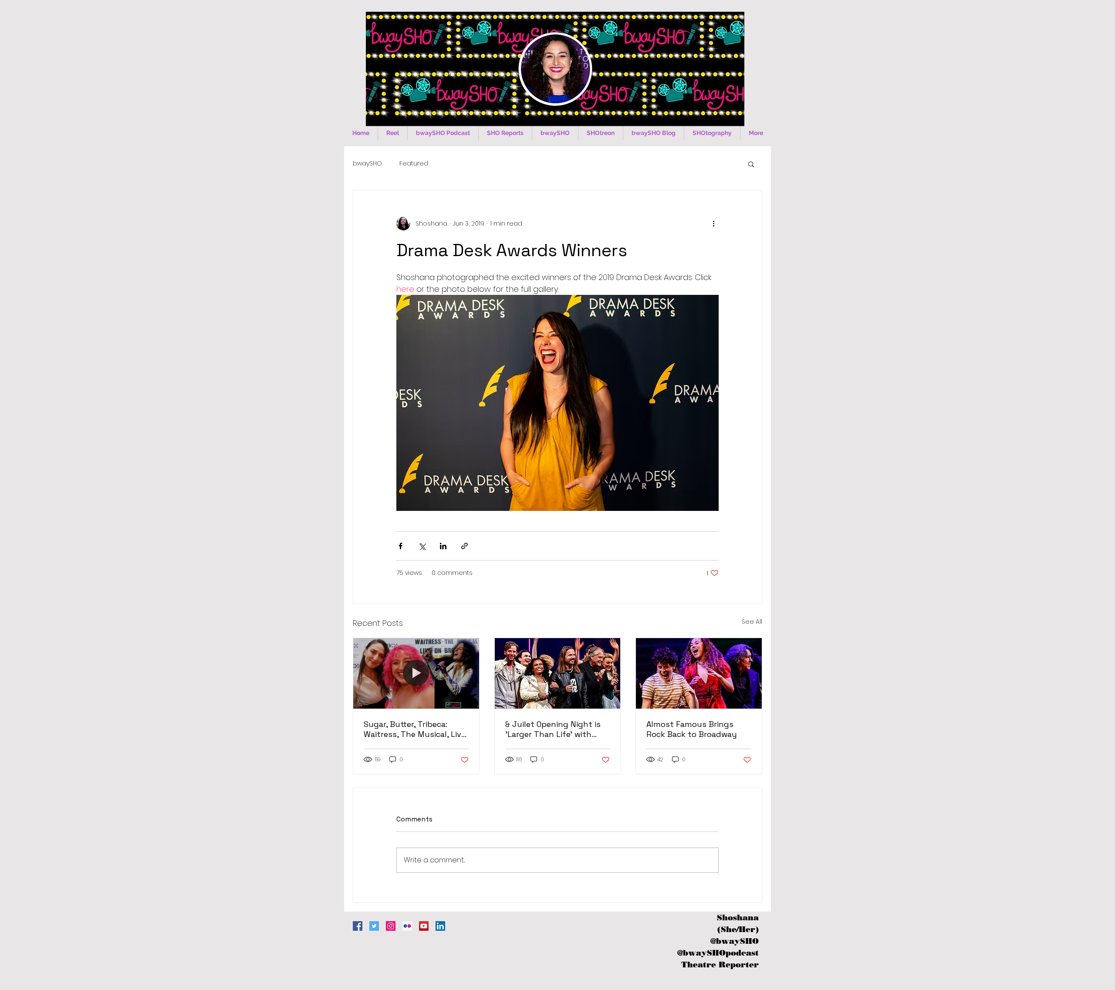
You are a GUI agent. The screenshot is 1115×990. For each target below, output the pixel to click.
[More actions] (713, 223)
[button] (751, 163)
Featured (413, 163)
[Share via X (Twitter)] (422, 546)
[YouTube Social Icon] (424, 926)
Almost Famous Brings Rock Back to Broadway (691, 729)
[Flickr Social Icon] (407, 926)
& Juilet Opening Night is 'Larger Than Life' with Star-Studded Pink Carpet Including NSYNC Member (555, 729)
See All (752, 621)
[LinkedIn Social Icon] (440, 926)
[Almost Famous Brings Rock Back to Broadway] (699, 673)
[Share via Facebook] (400, 546)
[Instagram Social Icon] (390, 926)
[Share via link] (464, 546)
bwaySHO (367, 163)
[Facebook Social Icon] (357, 926)
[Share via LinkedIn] (443, 546)
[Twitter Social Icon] (374, 926)
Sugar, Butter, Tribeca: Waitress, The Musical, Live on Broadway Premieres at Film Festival (415, 729)
